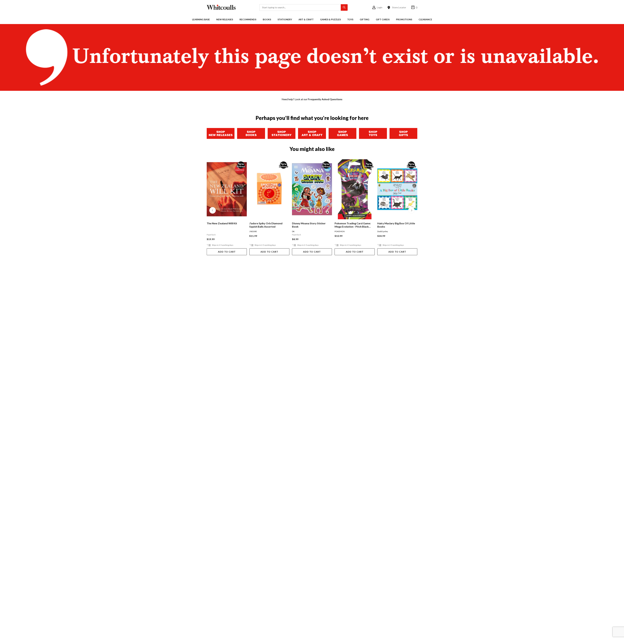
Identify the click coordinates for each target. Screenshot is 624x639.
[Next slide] (411, 210)
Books (267, 19)
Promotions (404, 19)
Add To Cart (227, 251)
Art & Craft (306, 19)
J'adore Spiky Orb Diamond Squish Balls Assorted (223, 225)
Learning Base (201, 19)
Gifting (364, 19)
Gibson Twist (406, 231)
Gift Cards (383, 19)
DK (250, 231)
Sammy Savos (394, 231)
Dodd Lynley (340, 231)
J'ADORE (210, 231)
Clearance (425, 19)
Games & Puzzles (330, 19)
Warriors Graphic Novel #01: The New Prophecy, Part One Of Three (397, 225)
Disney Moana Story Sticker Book (266, 225)
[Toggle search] (344, 7)
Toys (350, 19)
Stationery (285, 19)
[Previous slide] (212, 210)
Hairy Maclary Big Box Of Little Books (353, 225)
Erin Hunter (382, 231)
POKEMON (297, 231)
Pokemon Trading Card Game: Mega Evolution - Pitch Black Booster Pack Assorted (310, 225)
